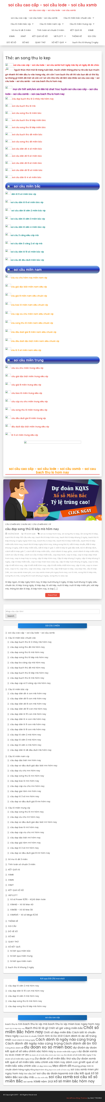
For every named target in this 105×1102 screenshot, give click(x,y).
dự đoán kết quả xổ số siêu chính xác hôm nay (51, 1049)
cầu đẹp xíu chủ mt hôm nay (25, 817)
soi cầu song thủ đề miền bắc (27, 141)
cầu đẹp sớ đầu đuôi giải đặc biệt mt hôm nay (33, 822)
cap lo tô (14, 568)
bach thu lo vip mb (35, 1024)
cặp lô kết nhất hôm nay (35, 565)
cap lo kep (72, 554)
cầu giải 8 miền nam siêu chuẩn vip (29, 295)
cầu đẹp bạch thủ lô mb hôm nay (27, 678)
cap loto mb (47, 568)
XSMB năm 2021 (43, 1081)
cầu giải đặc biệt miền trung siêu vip (29, 376)
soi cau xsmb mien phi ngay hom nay (49, 572)
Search (11, 616)
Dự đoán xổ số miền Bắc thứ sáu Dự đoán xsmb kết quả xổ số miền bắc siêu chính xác (50, 1060)
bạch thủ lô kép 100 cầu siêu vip (20, 537)
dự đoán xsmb (87, 1051)
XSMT (23, 36)
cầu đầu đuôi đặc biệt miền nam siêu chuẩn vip (35, 341)
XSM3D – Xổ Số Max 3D (21, 909)
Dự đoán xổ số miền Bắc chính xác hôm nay (47, 1055)
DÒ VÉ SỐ (11, 42)
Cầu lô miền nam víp (50, 24)
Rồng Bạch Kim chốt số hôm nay (57, 1070)
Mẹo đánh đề (61, 1066)
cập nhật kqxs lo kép (64, 568)
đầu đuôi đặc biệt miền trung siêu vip (30, 426)
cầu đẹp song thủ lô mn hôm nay (27, 775)
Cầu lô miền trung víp (81, 24)
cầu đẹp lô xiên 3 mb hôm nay (25, 739)
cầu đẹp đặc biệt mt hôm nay (25, 837)
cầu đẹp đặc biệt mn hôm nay (25, 760)
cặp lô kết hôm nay (14, 565)
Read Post (52, 595)
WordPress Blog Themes (77, 1098)
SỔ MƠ (25, 42)
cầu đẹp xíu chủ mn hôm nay (25, 770)
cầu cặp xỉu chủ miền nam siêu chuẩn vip (32, 314)
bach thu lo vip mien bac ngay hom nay (74, 1024)
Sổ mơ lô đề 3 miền (21, 30)
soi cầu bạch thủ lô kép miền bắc (29, 120)
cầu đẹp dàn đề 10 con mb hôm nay (28, 708)
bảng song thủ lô (61, 544)
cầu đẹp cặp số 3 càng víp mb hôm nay (30, 683)
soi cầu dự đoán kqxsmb (52, 1073)
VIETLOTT (58, 36)
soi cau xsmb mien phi (20, 572)
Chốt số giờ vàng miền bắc (66, 1028)
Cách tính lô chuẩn (28, 1036)
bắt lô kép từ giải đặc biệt (67, 547)
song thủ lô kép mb (87, 572)
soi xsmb (28, 1081)
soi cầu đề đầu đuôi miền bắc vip (27, 260)
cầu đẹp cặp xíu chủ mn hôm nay (27, 786)
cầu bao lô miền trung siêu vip (26, 393)
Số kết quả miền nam (21, 961)
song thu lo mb (12, 575)
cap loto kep (35, 568)
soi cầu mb (26, 1077)
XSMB (90, 30)
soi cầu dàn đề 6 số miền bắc (27, 156)
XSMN (11, 36)
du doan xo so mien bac (48, 1047)
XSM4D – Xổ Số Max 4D (21, 904)
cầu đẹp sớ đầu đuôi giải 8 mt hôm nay (30, 853)
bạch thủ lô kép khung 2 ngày (73, 537)
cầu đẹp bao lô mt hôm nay (24, 827)
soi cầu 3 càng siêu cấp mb (25, 235)
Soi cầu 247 (30, 1073)
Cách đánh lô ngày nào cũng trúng (66, 1039)
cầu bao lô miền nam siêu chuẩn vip (29, 305)
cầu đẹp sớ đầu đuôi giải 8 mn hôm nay (30, 801)
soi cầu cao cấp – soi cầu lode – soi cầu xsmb (52, 4)
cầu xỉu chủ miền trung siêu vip (27, 368)
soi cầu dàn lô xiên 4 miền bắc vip (28, 227)
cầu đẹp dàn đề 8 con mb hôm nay (28, 703)
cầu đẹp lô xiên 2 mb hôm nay (25, 734)
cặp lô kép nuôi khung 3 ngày (73, 561)
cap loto (24, 568)
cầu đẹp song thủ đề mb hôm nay (27, 647)
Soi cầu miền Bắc (41, 1078)
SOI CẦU (92, 36)
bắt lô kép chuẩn (77, 544)
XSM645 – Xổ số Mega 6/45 (24, 914)
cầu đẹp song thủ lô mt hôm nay (27, 811)
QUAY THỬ (40, 42)
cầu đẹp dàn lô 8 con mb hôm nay (28, 729)
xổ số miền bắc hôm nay (74, 1081)
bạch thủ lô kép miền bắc (68, 540)
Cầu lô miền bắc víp (21, 24)
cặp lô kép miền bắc (20, 561)
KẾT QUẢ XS (76, 30)
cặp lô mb (80, 565)
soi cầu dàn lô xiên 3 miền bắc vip (28, 218)
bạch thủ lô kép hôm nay (47, 537)
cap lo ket (93, 561)
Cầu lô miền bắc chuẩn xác (77, 18)
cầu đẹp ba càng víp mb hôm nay (27, 662)
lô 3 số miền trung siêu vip (24, 435)
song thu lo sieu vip (59, 575)
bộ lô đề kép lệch (88, 547)
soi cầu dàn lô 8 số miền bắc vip (27, 202)
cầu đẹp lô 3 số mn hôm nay (24, 796)
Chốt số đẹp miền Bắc (58, 1032)
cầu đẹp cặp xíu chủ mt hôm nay (27, 832)
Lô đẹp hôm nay (44, 1066)
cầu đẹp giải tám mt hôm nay (25, 842)
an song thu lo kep (70, 533)
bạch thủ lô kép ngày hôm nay (38, 544)
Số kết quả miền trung (21, 956)
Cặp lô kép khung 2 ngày (69, 558)
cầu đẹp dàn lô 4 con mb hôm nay (28, 719)
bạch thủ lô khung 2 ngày (85, 42)
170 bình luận (30, 533)
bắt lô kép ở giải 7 (47, 547)
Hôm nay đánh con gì (67, 1062)
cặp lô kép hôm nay (47, 558)
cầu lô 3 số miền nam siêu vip (26, 350)
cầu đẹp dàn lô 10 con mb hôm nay (28, 714)
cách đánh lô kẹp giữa (61, 551)
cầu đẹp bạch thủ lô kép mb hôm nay (29, 673)
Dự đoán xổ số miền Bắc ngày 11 (78, 1055)
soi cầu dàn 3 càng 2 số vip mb (26, 243)
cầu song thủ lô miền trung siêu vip (29, 410)
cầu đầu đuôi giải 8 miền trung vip (28, 418)
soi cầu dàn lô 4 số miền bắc (26, 177)
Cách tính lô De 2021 (50, 1036)
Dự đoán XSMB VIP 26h (17, 1054)
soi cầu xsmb (61, 1076)
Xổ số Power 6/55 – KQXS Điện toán (28, 899)
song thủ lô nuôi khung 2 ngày (35, 575)
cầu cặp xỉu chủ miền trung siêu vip (29, 401)
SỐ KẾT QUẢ (58, 42)
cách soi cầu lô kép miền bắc (38, 554)
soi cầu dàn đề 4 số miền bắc (27, 148)
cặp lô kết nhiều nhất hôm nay (61, 565)
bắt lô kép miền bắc (28, 547)
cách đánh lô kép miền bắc (86, 551)
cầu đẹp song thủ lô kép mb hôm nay (32, 529)
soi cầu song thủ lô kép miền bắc (29, 127)
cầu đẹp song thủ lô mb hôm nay (27, 652)
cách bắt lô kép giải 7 (15, 551)
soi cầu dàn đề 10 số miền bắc (27, 170)
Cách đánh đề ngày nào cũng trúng (34, 1043)
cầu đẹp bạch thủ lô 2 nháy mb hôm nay (33, 98)
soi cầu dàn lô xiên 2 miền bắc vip (28, 210)
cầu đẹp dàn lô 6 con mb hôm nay (28, 724)
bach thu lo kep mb (46, 540)
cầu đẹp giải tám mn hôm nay (25, 791)
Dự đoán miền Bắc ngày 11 (66, 1051)
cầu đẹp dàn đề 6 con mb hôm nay (28, 698)
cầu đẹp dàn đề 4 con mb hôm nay (28, 693)
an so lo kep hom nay (50, 533)
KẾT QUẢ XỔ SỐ (40, 36)
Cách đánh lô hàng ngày (23, 1040)
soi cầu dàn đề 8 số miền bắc (27, 163)
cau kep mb (80, 568)
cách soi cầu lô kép (14, 554)
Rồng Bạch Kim (37, 1069)
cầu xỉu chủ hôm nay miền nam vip (29, 277)
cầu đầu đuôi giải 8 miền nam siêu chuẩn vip (33, 332)
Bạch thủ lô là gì (36, 1028)
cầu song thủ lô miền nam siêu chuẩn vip (32, 323)
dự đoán (79, 1047)
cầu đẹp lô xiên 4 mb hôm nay (25, 745)
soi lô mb (72, 572)
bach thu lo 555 (14, 1024)
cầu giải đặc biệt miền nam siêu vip (29, 286)
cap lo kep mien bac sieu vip (45, 561)
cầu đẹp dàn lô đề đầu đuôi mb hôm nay (31, 750)
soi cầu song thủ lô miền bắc (26, 113)
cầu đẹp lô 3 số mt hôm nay (24, 848)
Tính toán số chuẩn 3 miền (50, 30)
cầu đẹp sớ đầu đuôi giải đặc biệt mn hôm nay (33, 765)
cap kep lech (59, 554)
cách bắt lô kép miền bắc (38, 551)
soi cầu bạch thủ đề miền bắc (27, 134)
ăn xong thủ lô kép (89, 533)
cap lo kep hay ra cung (26, 558)
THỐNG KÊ (77, 36)
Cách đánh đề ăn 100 (80, 1043)
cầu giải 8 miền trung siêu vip (26, 384)
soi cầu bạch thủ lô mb (24, 106)
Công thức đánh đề (14, 1048)
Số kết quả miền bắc (20, 950)
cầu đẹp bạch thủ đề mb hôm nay (27, 667)
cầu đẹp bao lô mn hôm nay (24, 781)
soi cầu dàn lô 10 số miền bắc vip (27, 251)
